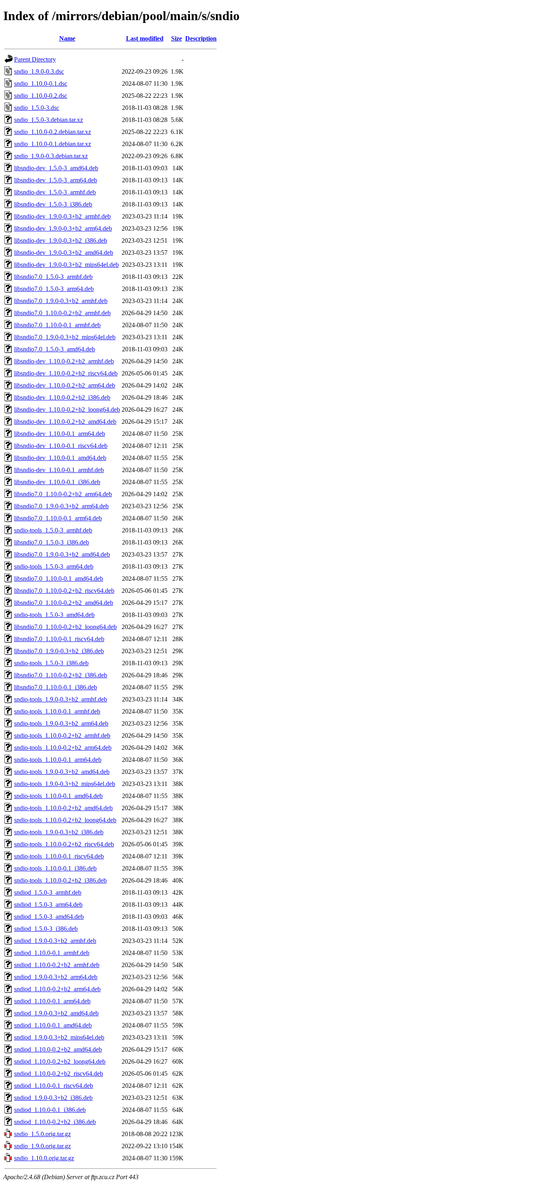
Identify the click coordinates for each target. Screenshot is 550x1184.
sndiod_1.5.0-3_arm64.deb (48, 904)
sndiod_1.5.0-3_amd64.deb (49, 916)
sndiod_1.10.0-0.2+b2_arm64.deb (57, 989)
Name (67, 38)
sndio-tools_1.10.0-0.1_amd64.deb (58, 795)
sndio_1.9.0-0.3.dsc (39, 71)
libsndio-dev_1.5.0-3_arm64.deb (55, 180)
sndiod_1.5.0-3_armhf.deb (47, 892)
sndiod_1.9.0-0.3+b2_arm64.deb (55, 977)
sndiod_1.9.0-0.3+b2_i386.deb (53, 1097)
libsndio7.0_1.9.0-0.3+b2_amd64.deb (62, 554)
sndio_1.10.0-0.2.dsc (40, 95)
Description (201, 38)
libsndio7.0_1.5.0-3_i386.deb (51, 542)
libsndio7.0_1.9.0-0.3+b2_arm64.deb (61, 506)
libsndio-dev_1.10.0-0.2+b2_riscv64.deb (66, 373)
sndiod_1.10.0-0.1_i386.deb (50, 1109)
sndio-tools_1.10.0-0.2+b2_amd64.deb (63, 807)
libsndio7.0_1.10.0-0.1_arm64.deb (58, 518)
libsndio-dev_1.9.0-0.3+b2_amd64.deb (63, 252)
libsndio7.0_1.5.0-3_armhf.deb (53, 276)
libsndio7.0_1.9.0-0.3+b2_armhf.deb (61, 300)
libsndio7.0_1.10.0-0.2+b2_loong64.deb (65, 626)
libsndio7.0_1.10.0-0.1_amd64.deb (58, 578)
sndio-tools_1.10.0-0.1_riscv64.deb (59, 856)
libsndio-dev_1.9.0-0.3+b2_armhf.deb (62, 216)
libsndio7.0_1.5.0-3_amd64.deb (54, 349)
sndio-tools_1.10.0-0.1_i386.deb (55, 868)
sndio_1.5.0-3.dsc (36, 107)
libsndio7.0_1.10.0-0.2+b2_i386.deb (60, 675)
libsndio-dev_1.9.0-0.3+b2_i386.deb (60, 240)
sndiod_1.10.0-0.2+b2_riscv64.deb (58, 1073)
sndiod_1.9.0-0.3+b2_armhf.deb (55, 940)
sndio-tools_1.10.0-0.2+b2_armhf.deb (62, 735)
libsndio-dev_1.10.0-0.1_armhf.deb (59, 469)
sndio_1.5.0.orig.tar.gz (42, 1133)
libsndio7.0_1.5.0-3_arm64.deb (54, 288)
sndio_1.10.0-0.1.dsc (40, 83)
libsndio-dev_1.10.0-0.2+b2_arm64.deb (64, 385)
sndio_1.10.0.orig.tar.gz (44, 1158)
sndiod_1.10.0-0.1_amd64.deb (53, 1025)
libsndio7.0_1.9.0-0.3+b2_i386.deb (59, 651)
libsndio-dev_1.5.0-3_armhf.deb (55, 192)
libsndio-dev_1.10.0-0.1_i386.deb (57, 482)
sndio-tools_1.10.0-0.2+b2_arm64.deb (63, 747)
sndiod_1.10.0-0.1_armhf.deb (51, 952)
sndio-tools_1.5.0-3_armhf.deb (53, 530)
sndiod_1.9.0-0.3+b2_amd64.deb (56, 1013)
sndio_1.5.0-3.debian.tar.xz (48, 119)
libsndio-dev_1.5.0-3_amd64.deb (56, 168)
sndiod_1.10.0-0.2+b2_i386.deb (55, 1121)
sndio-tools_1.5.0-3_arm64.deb (53, 566)
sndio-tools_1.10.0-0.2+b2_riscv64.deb (64, 844)
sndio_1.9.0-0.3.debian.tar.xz (51, 156)
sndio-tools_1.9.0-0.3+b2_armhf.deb (60, 699)
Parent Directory (35, 59)
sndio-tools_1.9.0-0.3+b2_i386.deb (58, 832)
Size (176, 38)
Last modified (144, 38)
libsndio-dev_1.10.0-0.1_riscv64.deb (61, 445)
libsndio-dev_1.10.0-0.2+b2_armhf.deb (64, 361)
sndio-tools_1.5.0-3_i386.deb (51, 663)
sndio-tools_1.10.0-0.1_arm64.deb (57, 759)
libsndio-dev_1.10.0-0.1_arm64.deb (59, 433)
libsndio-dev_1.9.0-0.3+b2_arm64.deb (63, 228)
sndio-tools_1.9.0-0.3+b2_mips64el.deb (64, 783)
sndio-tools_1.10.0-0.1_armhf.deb (57, 711)
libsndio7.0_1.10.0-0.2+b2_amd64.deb (63, 602)
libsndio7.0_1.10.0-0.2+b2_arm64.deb (63, 494)
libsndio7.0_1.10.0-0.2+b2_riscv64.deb (64, 590)
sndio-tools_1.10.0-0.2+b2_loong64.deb (65, 820)
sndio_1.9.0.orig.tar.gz (42, 1146)
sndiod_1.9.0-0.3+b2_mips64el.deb (59, 1037)
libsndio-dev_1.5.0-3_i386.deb (53, 204)
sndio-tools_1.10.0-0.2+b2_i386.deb (60, 880)
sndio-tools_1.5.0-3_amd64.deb (54, 614)
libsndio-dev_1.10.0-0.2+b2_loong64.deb (67, 409)
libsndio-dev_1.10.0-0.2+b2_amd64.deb (65, 421)
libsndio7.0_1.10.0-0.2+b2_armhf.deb (62, 312)
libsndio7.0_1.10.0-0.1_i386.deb (55, 687)
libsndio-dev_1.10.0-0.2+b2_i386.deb (62, 397)
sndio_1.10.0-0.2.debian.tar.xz (52, 131)
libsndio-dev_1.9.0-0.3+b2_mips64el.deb (66, 264)
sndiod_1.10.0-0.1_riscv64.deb (53, 1085)
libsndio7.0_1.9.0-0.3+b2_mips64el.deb (65, 337)
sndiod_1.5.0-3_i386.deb (46, 928)
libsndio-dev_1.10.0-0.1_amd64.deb (60, 457)
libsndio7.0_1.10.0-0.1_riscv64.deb (59, 638)
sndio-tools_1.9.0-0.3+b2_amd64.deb (62, 771)
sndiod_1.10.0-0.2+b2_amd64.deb (58, 1049)
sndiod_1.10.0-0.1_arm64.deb (52, 1001)
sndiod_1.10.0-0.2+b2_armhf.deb (56, 964)
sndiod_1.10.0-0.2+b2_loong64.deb (59, 1061)
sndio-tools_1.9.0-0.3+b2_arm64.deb (61, 723)
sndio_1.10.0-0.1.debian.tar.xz (52, 143)
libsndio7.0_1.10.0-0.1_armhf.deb (57, 325)
